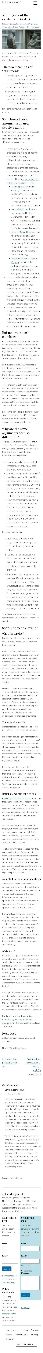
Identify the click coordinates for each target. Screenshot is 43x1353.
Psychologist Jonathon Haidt (15, 798)
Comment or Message (26, 1272)
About (16, 1330)
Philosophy (29, 27)
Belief (11, 27)
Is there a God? (11, 2)
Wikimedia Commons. (17, 1048)
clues (22, 24)
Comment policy (22, 1334)
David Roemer (11, 1089)
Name (5, 1243)
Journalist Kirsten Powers (24, 209)
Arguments (33, 24)
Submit (7, 1269)
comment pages (9, 1313)
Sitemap (34, 1334)
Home (8, 1330)
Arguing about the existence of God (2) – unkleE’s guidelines (33, 1066)
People (21, 27)
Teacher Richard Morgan (23, 231)
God (16, 27)
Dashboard (25, 1308)
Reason (37, 27)
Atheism (5, 27)
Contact (34, 1330)
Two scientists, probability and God (10, 1062)
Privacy (9, 1334)
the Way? (10, 1339)
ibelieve (24, 1330)
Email (5, 1256)
